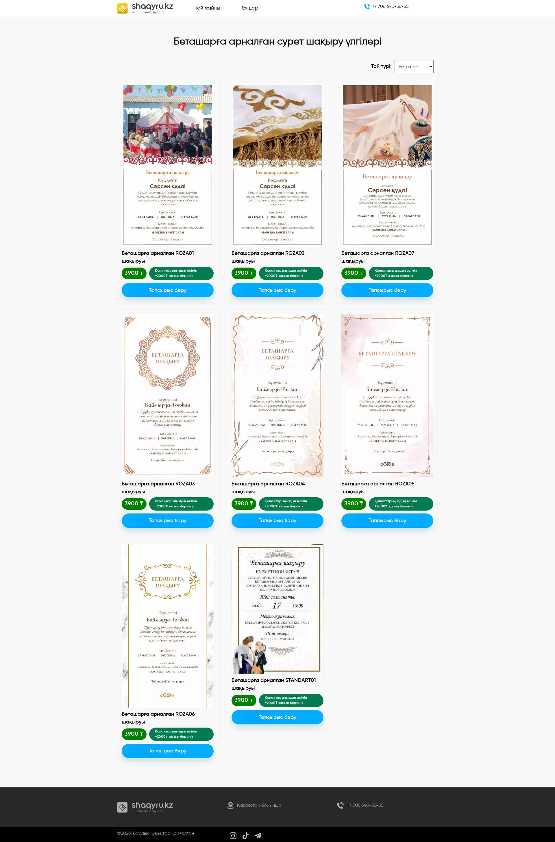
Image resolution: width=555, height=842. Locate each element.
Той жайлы (207, 8)
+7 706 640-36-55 (390, 6)
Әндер (250, 8)
